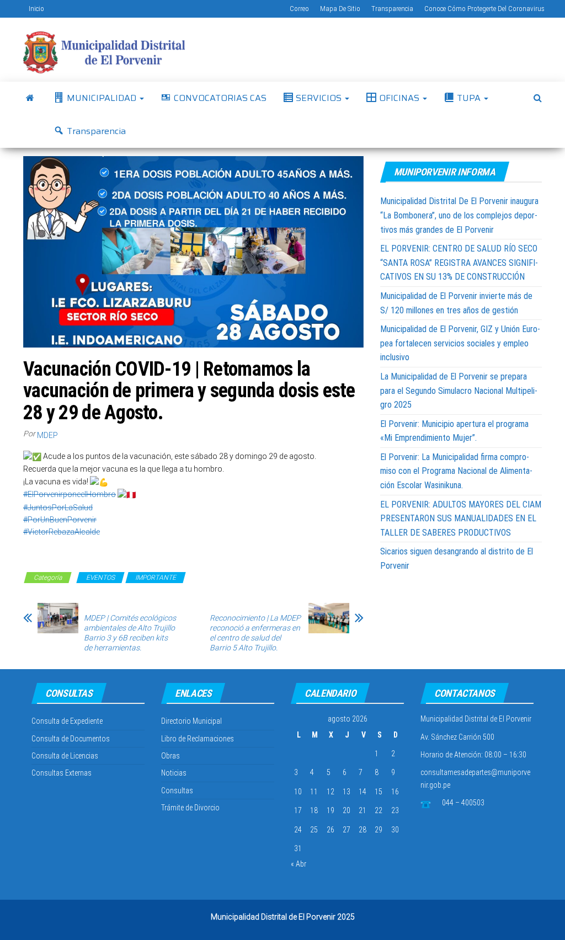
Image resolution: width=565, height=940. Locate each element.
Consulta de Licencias (64, 755)
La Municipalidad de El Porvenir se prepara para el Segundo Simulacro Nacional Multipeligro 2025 (458, 390)
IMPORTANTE (155, 577)
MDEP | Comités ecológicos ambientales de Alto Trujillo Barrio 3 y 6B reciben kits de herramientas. (130, 632)
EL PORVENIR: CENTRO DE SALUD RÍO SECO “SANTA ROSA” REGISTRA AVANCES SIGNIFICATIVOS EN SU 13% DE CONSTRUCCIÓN (459, 262)
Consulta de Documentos (70, 738)
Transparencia (392, 8)
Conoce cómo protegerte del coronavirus (484, 8)
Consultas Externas (61, 772)
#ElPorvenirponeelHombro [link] (69, 494)
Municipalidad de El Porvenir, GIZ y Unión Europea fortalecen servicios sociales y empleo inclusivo (460, 343)
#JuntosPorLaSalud (58, 507)
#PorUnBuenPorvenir (60, 519)
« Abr (298, 863)
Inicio (36, 8)
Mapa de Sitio (340, 8)
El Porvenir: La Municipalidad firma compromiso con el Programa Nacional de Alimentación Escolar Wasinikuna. (456, 471)
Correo (299, 8)
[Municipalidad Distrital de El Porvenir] (30, 98)
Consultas (177, 790)
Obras (170, 755)
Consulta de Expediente (67, 721)
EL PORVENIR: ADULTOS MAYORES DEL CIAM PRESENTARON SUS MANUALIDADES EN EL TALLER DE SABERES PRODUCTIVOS (460, 518)
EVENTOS (100, 577)
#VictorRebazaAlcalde (61, 531)
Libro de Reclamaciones (197, 738)
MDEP (47, 435)
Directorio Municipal (191, 721)
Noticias (173, 772)
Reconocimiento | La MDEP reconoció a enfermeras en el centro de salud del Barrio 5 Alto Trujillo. (255, 632)
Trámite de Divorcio (190, 807)
